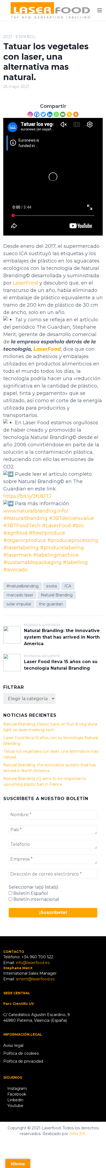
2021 (7, 36)
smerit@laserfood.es (35, 979)
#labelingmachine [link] (56, 555)
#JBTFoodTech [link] (21, 526)
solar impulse (19, 604)
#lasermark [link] (17, 555)
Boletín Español (30, 893)
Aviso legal (13, 1045)
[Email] (63, 114)
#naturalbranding (23, 586)
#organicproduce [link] (24, 540)
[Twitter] (43, 114)
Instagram (16, 1088)
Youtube (14, 1105)
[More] (76, 114)
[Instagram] (30, 114)
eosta (51, 586)
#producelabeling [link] (62, 548)
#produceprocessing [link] (72, 540)
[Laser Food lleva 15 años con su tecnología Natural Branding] (12, 662)
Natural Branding (57, 595)
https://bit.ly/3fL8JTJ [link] (27, 496)
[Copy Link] (69, 114)
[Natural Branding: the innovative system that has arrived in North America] (12, 635)
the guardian (51, 604)
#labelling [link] (75, 562)
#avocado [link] (15, 570)
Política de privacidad (23, 1061)
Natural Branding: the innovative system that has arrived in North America (62, 637)
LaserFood (25, 283)
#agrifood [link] (15, 533)
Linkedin (14, 1099)
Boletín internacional (35, 899)
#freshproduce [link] (47, 533)
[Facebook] (36, 114)
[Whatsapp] (56, 114)
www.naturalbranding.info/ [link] (35, 511)
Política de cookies (21, 1053)
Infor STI (77, 1133)
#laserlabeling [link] (21, 548)
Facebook (16, 1094)
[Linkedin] (49, 114)
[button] (11, 17)
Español (25, 36)
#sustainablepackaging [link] (32, 562)
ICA (67, 586)
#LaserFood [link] (56, 526)
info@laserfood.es (32, 962)
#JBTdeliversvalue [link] (71, 518)
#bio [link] (78, 526)
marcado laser (20, 595)
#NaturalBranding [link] (25, 518)
